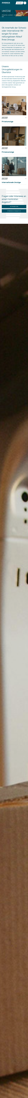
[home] (6, 3)
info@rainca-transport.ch (14, 211)
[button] (24, 3)
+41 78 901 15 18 (14, 206)
